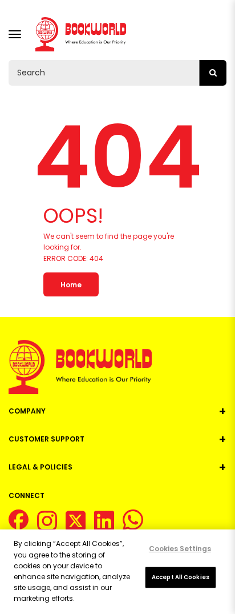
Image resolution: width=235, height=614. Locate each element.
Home (71, 285)
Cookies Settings (180, 548)
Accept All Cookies (180, 577)
